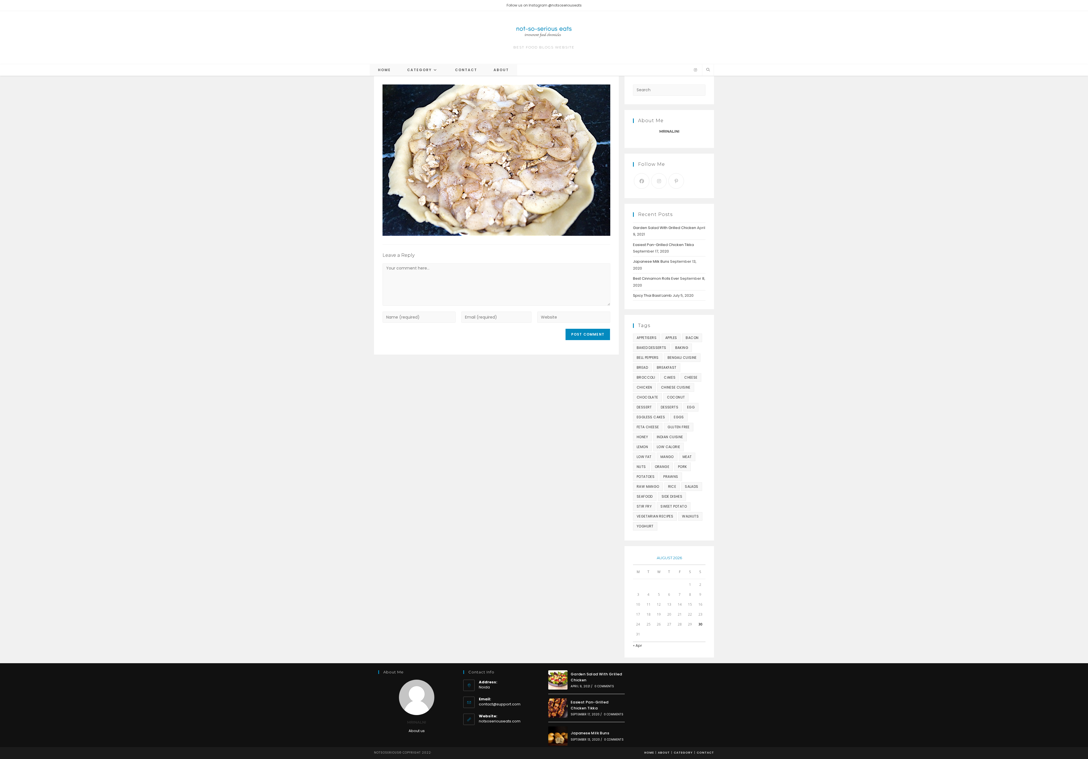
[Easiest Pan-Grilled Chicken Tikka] (558, 708)
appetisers (646, 337)
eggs (679, 417)
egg (691, 407)
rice (672, 486)
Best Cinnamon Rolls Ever (656, 278)
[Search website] (708, 70)
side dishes (672, 496)
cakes (669, 377)
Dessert (644, 407)
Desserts (669, 407)
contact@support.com (499, 704)
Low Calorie (668, 446)
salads (691, 486)
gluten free (678, 427)
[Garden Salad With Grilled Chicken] (558, 680)
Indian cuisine (670, 436)
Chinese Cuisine (675, 387)
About (664, 752)
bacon (692, 337)
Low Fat (644, 456)
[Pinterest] (676, 181)
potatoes (645, 476)
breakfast (667, 367)
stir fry (644, 506)
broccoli (646, 377)
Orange (662, 466)
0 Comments (604, 686)
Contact (705, 752)
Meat (687, 456)
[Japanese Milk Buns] (558, 736)
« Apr (637, 645)
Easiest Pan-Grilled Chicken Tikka (663, 244)
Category (683, 752)
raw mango (648, 486)
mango (667, 456)
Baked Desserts (651, 347)
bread (642, 367)
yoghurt (645, 526)
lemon (642, 446)
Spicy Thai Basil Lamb (652, 295)
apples (671, 337)
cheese (690, 377)
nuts (641, 466)
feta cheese (648, 427)
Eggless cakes (651, 417)
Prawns (670, 476)
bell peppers (648, 357)
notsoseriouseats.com (499, 721)
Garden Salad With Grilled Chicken (664, 227)
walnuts (690, 516)
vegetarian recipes (655, 516)
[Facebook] (641, 181)
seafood (645, 496)
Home (649, 752)
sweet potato (673, 506)
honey (642, 436)
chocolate (647, 397)
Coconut (676, 397)
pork (682, 466)
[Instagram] (695, 70)
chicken (644, 387)
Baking (681, 347)
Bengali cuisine (682, 357)
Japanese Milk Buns (651, 261)
